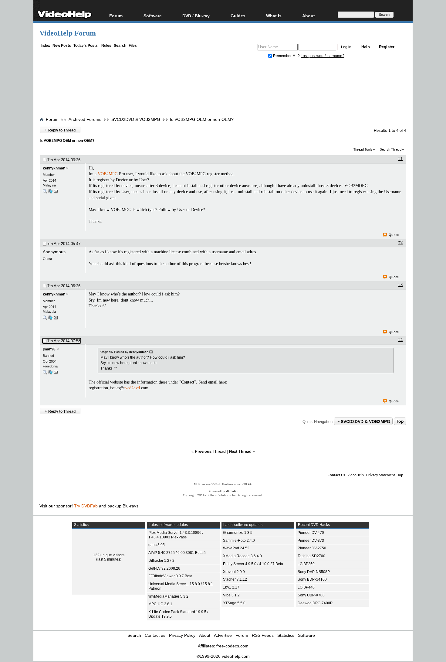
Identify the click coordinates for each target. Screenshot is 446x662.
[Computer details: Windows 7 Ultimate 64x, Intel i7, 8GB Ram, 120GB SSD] (50, 192)
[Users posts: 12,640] (45, 373)
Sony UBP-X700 (311, 595)
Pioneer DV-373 (311, 540)
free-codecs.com (232, 645)
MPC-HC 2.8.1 (160, 604)
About (204, 635)
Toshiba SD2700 (311, 556)
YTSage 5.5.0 (234, 603)
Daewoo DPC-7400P (315, 603)
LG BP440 (306, 587)
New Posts (61, 45)
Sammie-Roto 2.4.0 (239, 540)
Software (153, 16)
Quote (394, 235)
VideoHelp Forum (67, 33)
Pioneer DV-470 (311, 533)
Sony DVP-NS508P (314, 572)
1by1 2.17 (231, 587)
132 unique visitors (108, 555)
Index (45, 45)
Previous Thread (210, 451)
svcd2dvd (132, 388)
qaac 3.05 (156, 545)
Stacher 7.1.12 (235, 579)
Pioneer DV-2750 (312, 548)
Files (133, 45)
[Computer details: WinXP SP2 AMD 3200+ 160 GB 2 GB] (50, 373)
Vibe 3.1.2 (231, 595)
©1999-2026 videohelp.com (223, 656)
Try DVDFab (86, 505)
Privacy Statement (380, 475)
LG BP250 (306, 564)
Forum (116, 16)
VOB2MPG (108, 174)
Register (386, 47)
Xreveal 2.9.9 (234, 572)
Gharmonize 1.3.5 (237, 533)
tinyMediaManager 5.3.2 (168, 596)
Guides (238, 16)
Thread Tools (362, 150)
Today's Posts (85, 45)
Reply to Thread (60, 129)
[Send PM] (55, 192)
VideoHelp (355, 475)
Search (120, 45)
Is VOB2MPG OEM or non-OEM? (202, 119)
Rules (106, 45)
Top (400, 421)
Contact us (155, 635)
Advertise (223, 635)
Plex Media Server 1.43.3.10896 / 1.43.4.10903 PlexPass (175, 535)
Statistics (285, 635)
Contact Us (336, 475)
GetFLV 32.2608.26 (164, 568)
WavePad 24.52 (236, 548)
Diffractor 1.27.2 (161, 560)
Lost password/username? (322, 56)
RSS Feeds (263, 635)
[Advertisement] (223, 89)
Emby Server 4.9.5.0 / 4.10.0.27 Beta (253, 564)
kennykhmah (54, 168)
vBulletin (231, 491)
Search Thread (390, 150)
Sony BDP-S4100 (312, 579)
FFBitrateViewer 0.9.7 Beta (170, 576)
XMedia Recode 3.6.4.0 (242, 556)
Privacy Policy (182, 635)
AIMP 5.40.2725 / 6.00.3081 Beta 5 (177, 553)
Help (365, 47)
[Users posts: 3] (45, 192)
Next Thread (240, 451)
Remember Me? (286, 56)
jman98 (49, 349)
